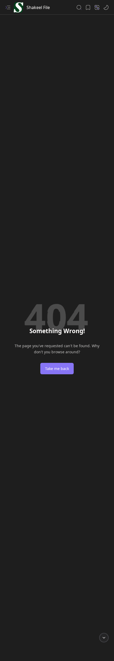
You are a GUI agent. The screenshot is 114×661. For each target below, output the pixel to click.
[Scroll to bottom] (104, 637)
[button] (8, 7)
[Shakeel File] (18, 7)
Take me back (57, 368)
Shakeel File (38, 7)
